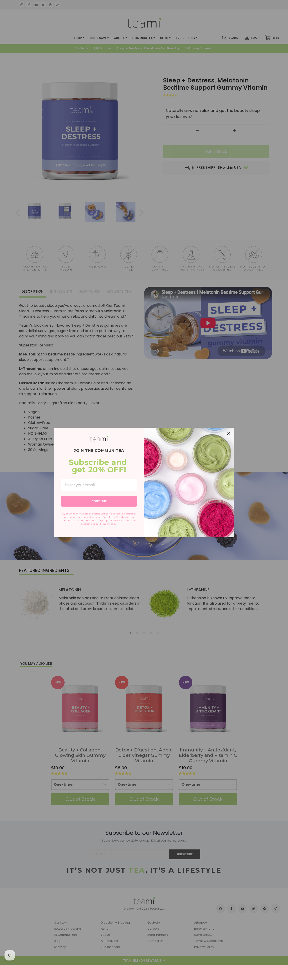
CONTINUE (99, 501)
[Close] (228, 433)
